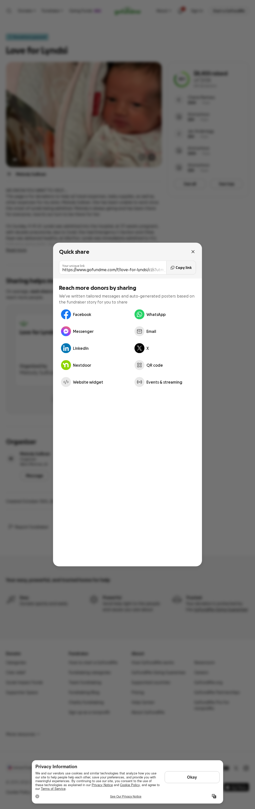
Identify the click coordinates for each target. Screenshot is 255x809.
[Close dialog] (193, 252)
